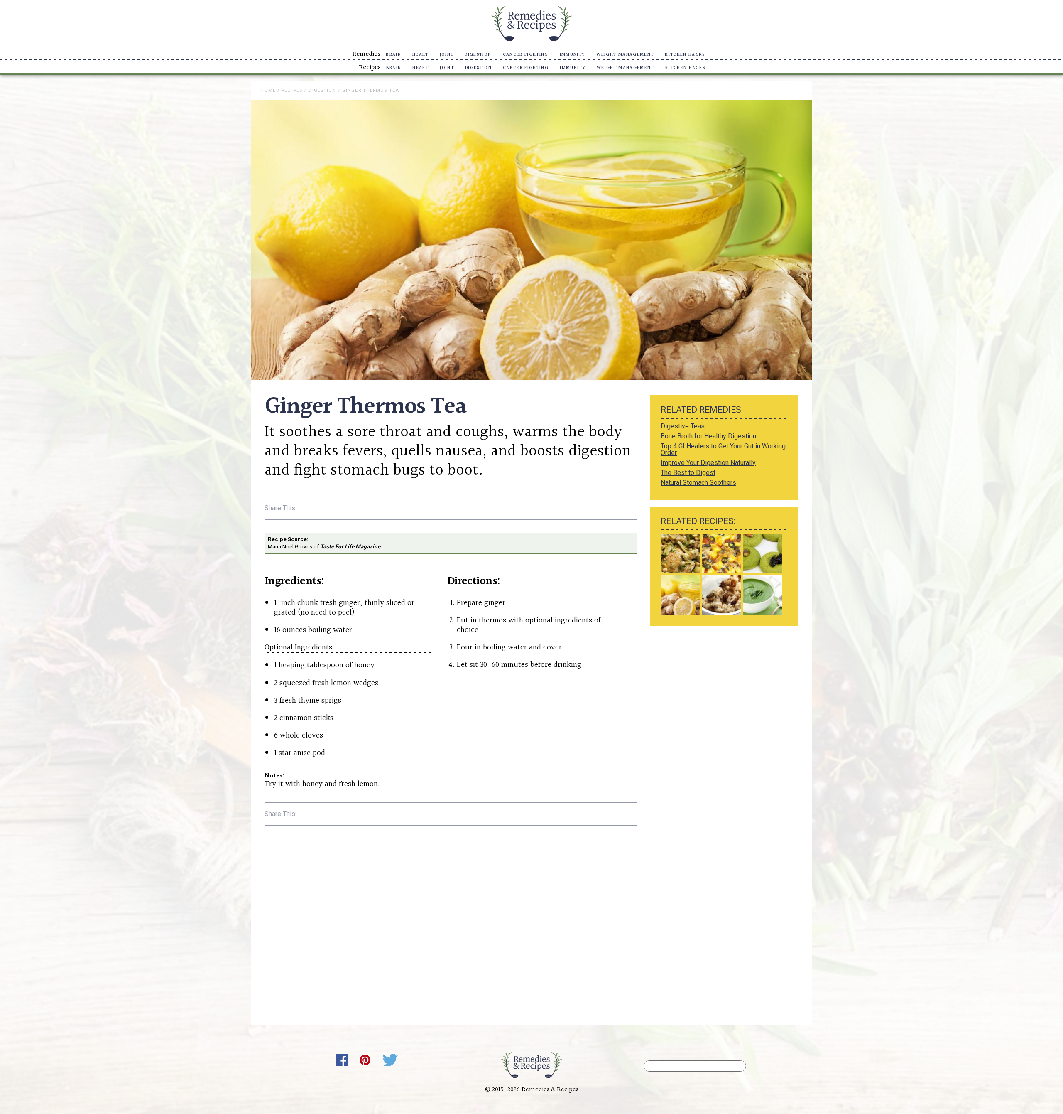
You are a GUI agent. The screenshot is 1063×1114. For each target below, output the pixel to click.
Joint (447, 54)
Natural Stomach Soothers (698, 483)
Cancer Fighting (526, 54)
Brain (393, 54)
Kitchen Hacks (685, 54)
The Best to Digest (688, 473)
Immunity (572, 54)
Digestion (478, 54)
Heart (420, 54)
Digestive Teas (683, 426)
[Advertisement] (724, 691)
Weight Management (625, 54)
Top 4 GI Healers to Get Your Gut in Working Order (723, 449)
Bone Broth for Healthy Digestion (708, 436)
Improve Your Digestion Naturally (708, 463)
